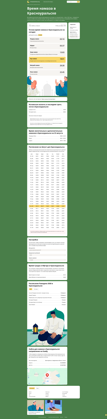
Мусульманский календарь (48, 1)
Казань (30, 393)
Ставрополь (64, 396)
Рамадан (66, 417)
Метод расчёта (32, 248)
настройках (67, 18)
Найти (78, 1)
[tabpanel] (47, 298)
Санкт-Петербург (65, 391)
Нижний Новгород (32, 396)
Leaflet (62, 384)
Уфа (29, 394)
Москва (30, 391)
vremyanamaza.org (35, 1)
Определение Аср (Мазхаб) (34, 253)
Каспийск (47, 394)
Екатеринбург (64, 393)
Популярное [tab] (32, 388)
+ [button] (28, 369)
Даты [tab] (31, 289)
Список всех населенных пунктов (53, 417)
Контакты (61, 417)
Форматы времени (32, 258)
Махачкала (47, 391)
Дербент (47, 396)
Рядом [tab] (37, 388)
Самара (63, 394)
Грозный (47, 393)
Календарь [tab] (36, 289)
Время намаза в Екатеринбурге (48, 99)
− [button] (28, 371)
